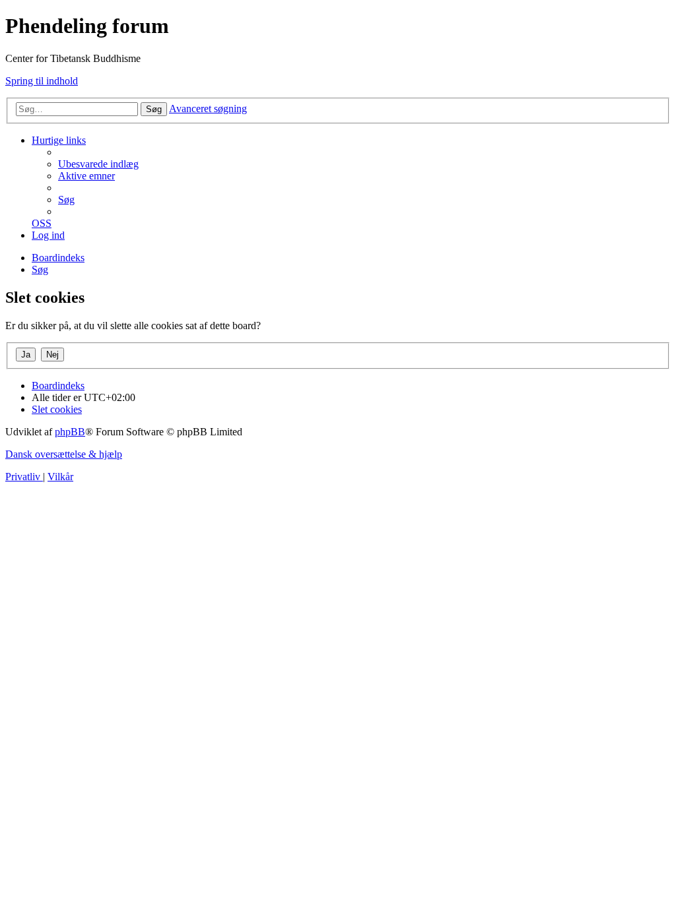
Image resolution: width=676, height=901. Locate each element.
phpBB (70, 431)
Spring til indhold (41, 80)
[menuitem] (98, 164)
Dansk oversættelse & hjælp (63, 454)
